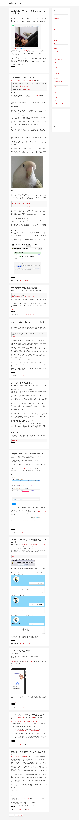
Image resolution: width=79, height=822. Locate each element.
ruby (55, 37)
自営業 (55, 92)
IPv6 (54, 21)
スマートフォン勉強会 (58, 59)
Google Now (26, 405)
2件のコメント (28, 707)
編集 (13, 556)
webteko (55, 48)
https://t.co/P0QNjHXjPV (24, 86)
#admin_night (24, 756)
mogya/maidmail (15, 440)
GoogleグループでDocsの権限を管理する (27, 453)
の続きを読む (14, 309)
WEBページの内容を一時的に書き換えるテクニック (28, 541)
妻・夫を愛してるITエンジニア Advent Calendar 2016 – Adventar (23, 80)
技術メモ (23, 532)
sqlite (55, 43)
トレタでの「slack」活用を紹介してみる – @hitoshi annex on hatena (27, 730)
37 (19, 815)
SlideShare (25, 661)
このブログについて (57, 56)
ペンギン (55, 70)
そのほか (55, 62)
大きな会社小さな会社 (25, 314)
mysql (55, 29)
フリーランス (24, 280)
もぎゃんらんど (16, 2)
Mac (54, 26)
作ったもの (23, 69)
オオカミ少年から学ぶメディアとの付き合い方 (28, 323)
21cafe (38, 798)
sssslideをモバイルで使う (21, 651)
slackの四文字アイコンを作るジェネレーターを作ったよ (28, 12)
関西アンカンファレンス (58, 103)
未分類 (23, 375)
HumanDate (56, 18)
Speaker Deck (30, 661)
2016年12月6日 (27, 89)
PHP (54, 32)
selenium (55, 40)
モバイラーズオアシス (36, 95)
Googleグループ (16, 472)
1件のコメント (29, 445)
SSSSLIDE (13, 661)
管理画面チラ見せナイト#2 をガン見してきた (28, 752)
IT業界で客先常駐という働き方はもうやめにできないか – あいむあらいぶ (25, 296)
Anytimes (33, 717)
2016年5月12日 (27, 206)
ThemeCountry (47, 820)
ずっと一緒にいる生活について (23, 77)
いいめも (55, 54)
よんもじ (12, 55)
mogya (19, 69)
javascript (56, 24)
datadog (13, 805)
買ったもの (56, 100)
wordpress (56, 51)
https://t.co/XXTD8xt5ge (16, 203)
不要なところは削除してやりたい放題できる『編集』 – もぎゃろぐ (33, 544)
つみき (16, 15)
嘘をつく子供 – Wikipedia (17, 336)
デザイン (23, 643)
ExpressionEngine (57, 15)
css (54, 13)
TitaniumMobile (57, 45)
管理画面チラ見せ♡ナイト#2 (16, 756)
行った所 (23, 744)
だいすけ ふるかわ (35, 721)
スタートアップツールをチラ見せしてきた (28, 714)
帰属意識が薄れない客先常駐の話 (24, 288)
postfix (55, 35)
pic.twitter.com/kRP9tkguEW (27, 203)
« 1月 (55, 128)
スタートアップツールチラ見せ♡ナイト (18, 717)
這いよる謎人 (26, 798)
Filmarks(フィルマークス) (27, 15)
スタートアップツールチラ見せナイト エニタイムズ (20, 721)
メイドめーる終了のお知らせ (22, 383)
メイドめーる (23, 445)
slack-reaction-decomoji (25, 50)
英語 (54, 95)
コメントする (28, 69)
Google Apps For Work (26, 468)
